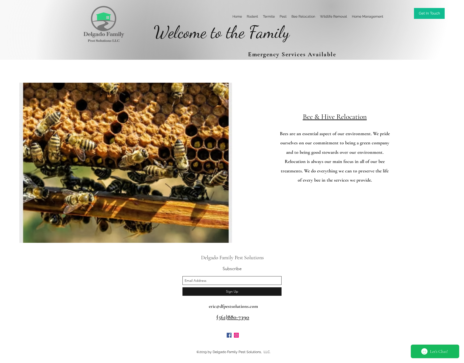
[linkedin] (236, 335)
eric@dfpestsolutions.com (233, 306)
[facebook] (229, 335)
